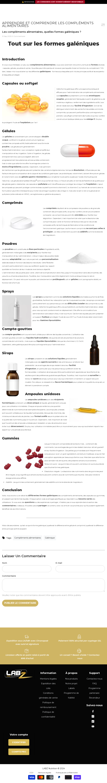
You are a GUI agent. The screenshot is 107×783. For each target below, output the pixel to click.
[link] (27, 639)
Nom (4, 563)
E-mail (59, 563)
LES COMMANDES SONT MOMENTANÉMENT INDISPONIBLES (60, 2)
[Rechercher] (53, 15)
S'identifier (19, 742)
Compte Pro (19, 751)
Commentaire (9, 576)
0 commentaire (18, 36)
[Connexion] (95, 8)
